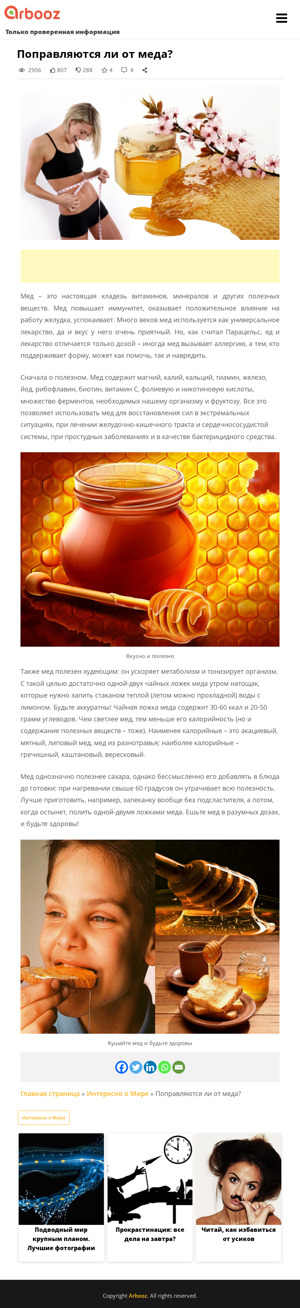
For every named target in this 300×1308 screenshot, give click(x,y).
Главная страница (50, 1093)
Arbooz (138, 1295)
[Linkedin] (150, 1067)
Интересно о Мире (118, 1093)
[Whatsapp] (164, 1067)
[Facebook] (121, 1067)
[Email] (178, 1067)
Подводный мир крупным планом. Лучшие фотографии (61, 1239)
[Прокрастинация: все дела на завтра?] (150, 1179)
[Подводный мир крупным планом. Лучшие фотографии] (61, 1179)
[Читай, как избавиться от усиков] (238, 1179)
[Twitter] (136, 1067)
